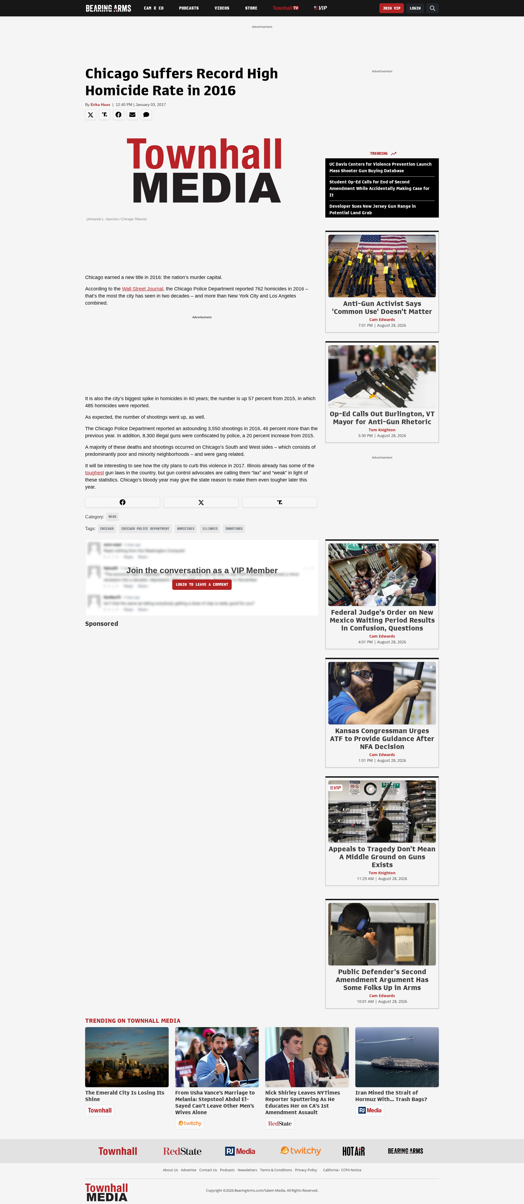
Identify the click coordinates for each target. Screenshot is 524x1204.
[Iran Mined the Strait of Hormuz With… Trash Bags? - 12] (397, 1057)
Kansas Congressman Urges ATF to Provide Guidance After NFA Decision (382, 738)
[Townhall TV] (285, 8)
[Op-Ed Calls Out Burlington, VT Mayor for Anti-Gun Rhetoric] (382, 376)
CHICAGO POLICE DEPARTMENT (145, 529)
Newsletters (247, 1169)
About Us (170, 1169)
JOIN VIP (391, 8)
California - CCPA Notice (342, 1169)
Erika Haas (100, 104)
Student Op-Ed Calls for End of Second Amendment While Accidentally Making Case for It (379, 188)
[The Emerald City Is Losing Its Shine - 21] (127, 1057)
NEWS (112, 517)
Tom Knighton (382, 429)
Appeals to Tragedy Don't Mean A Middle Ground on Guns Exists (382, 856)
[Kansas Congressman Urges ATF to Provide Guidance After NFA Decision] (382, 693)
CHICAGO (107, 529)
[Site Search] (432, 8)
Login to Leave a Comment (202, 584)
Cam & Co (153, 8)
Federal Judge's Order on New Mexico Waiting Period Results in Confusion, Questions (382, 620)
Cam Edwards (382, 319)
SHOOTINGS (234, 529)
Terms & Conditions (276, 1169)
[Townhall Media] (106, 1192)
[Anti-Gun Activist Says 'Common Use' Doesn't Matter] (382, 266)
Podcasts (189, 8)
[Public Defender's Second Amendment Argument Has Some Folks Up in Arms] (382, 934)
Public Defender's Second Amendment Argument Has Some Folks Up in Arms (382, 979)
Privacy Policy (306, 1169)
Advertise (188, 1169)
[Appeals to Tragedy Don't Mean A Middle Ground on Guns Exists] (382, 811)
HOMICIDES (185, 529)
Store (251, 8)
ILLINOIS (210, 529)
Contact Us (208, 1169)
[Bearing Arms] (108, 8)
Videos (222, 8)
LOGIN (415, 8)
